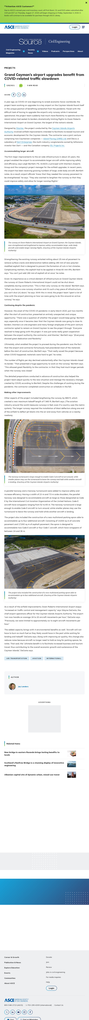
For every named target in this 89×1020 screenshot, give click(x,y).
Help (48, 982)
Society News (31, 51)
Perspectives (68, 51)
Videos (45, 51)
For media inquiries (53, 977)
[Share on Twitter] (19, 95)
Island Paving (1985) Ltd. (55, 138)
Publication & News (12, 962)
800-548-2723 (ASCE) (13, 1005)
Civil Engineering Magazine (13, 51)
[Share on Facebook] (14, 95)
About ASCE (9, 983)
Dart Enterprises (24, 142)
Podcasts (55, 51)
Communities (9, 978)
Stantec (20, 128)
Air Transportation (17, 658)
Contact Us (58, 1005)
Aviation (36, 658)
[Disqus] (44, 816)
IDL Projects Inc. (57, 145)
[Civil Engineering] (57, 41)
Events (7, 973)
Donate (49, 957)
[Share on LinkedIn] (24, 95)
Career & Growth (11, 957)
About (80, 51)
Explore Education (12, 968)
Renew (49, 967)
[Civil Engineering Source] (30, 41)
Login (74, 27)
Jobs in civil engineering (55, 972)
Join (47, 962)
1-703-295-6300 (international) (39, 1005)
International (54, 658)
